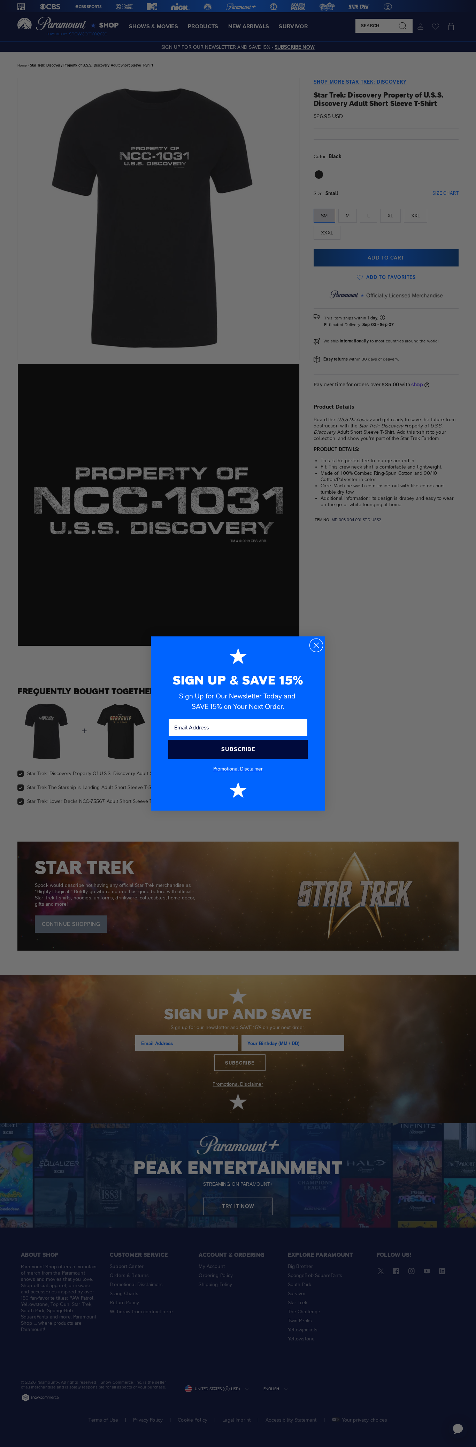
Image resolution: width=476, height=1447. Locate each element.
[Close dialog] (316, 645)
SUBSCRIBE (238, 749)
